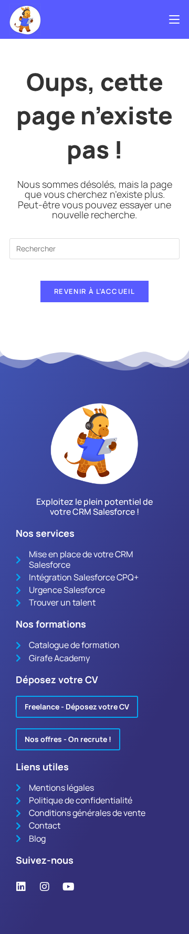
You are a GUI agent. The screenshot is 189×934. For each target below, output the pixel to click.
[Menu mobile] (174, 19)
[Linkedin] (21, 886)
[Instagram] (44, 886)
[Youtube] (68, 886)
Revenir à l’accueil (94, 291)
